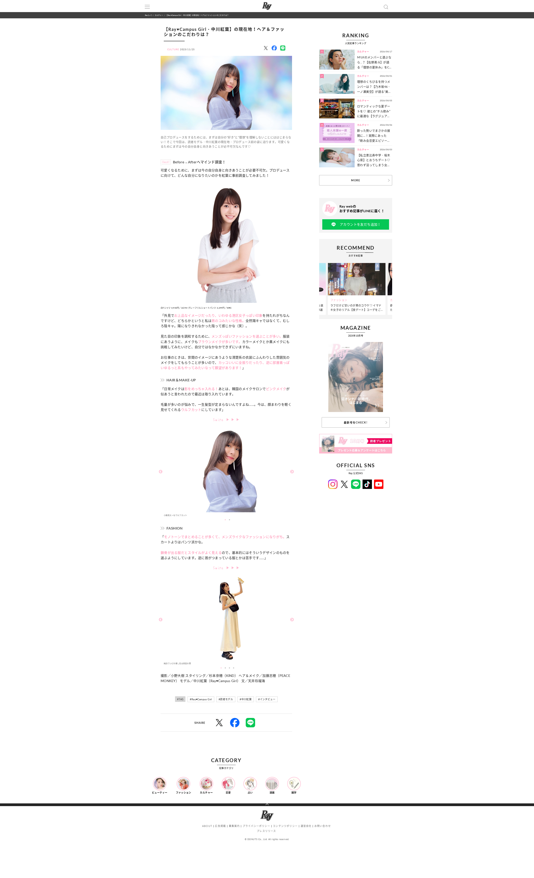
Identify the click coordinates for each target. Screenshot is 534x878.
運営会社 (306, 826)
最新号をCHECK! (356, 422)
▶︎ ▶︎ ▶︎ (233, 419)
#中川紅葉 (246, 699)
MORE (355, 180)
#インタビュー (266, 699)
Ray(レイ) (148, 15)
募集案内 (234, 826)
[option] (226, 472)
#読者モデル (226, 699)
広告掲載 (220, 826)
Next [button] (292, 472)
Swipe (219, 419)
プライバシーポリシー (256, 826)
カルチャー (159, 15)
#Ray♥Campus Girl (201, 699)
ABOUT (207, 826)
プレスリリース (266, 831)
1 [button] (225, 520)
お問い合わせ (322, 826)
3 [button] (229, 668)
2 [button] (229, 520)
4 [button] (234, 668)
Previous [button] (161, 472)
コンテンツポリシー (285, 826)
